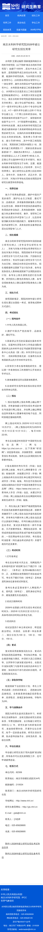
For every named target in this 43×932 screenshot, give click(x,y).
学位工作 (36, 22)
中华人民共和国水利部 (11, 894)
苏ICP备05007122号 (21, 921)
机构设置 (21, 15)
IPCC (24, 897)
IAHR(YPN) (35, 29)
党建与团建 (21, 29)
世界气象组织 (7, 900)
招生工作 (36, 15)
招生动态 (16, 36)
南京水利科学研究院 (10, 897)
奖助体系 (7, 29)
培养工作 (7, 22)
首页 (7, 15)
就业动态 (21, 22)
